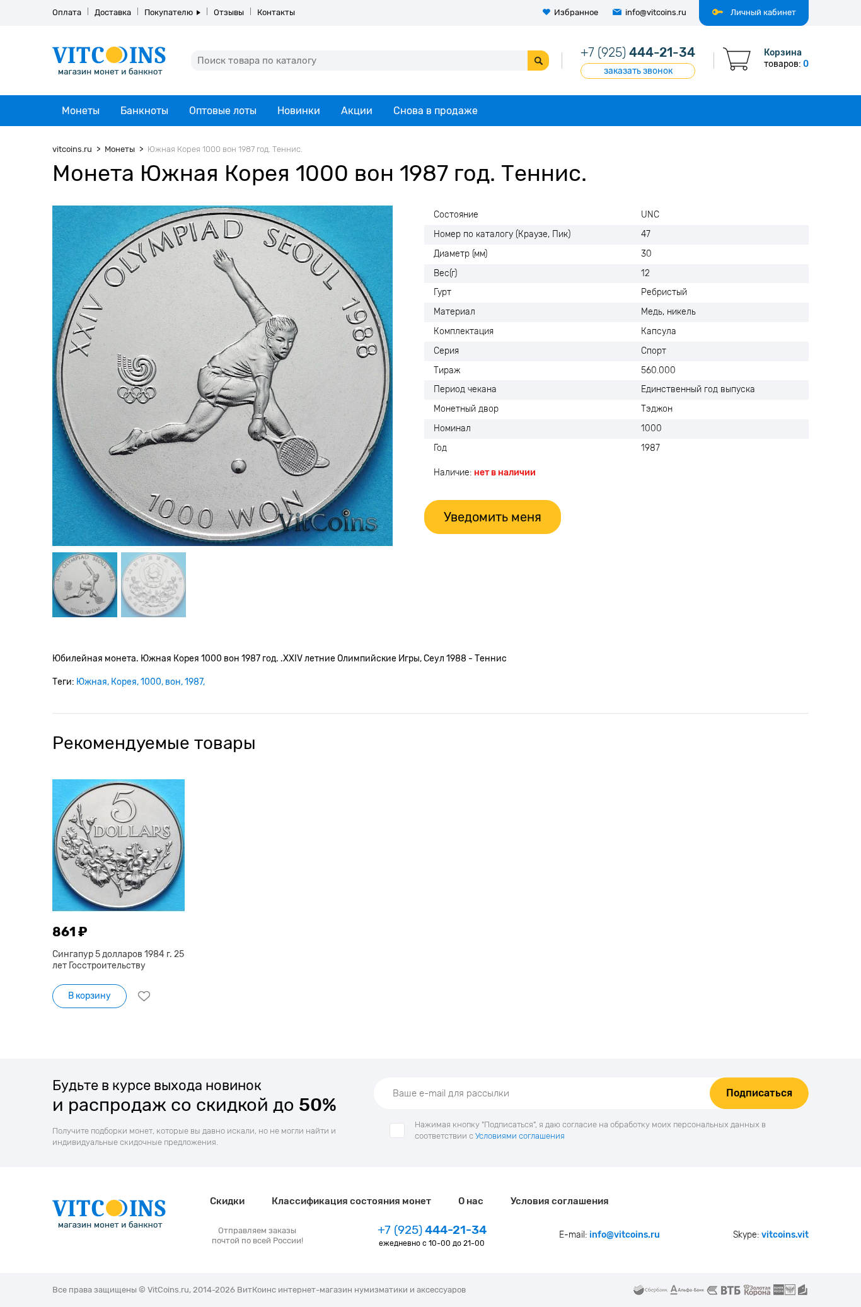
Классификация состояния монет (351, 1201)
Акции (357, 111)
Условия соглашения (560, 1201)
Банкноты (144, 111)
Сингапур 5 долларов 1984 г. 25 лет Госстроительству (118, 960)
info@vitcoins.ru (655, 12)
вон (173, 682)
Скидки (227, 1201)
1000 (151, 682)
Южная (91, 682)
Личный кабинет (763, 12)
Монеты (81, 111)
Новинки (298, 111)
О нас (470, 1201)
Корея (124, 682)
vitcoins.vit (785, 1234)
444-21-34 (638, 52)
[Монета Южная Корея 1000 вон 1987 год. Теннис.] (222, 376)
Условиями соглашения (520, 1136)
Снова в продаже (435, 111)
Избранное (576, 12)
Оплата (66, 12)
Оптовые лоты (223, 111)
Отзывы (229, 12)
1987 (194, 682)
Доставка (113, 12)
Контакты (276, 12)
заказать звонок (638, 71)
